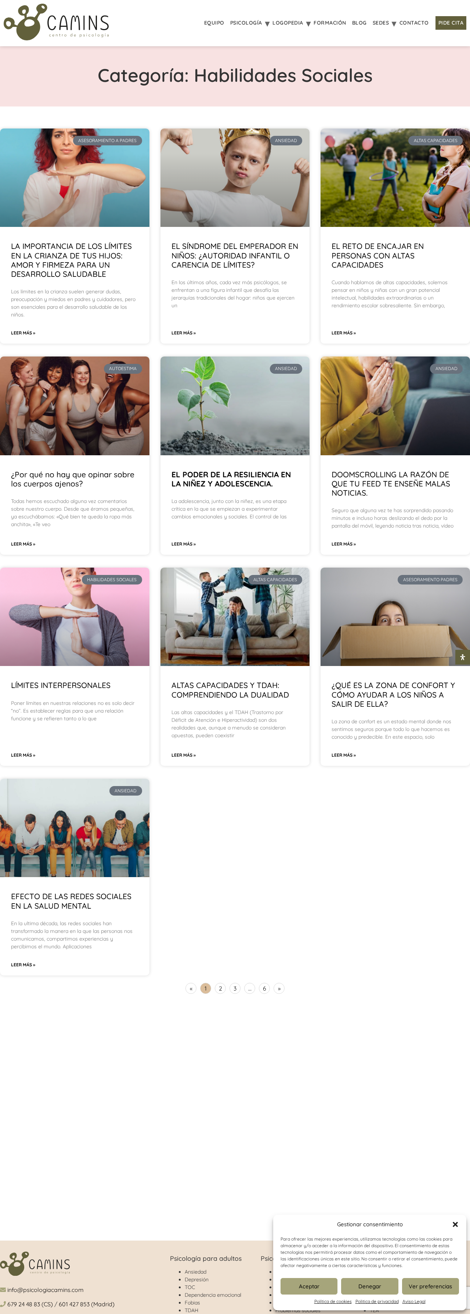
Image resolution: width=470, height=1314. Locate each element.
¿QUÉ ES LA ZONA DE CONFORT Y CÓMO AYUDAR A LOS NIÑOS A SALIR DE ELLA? (393, 694)
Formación (330, 22)
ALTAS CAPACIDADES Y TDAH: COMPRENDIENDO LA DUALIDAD (230, 689)
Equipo (214, 22)
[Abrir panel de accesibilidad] (462, 657)
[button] (455, 1224)
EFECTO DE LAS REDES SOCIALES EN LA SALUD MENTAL (71, 900)
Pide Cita (451, 22)
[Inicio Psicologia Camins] (56, 23)
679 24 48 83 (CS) (30, 1304)
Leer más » (23, 333)
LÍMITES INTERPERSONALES (61, 685)
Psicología (246, 22)
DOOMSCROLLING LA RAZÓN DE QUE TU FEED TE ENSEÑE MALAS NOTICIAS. (391, 483)
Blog (359, 22)
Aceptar (309, 1286)
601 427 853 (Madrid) (87, 1304)
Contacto (414, 22)
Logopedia (287, 22)
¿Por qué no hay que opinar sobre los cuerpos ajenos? (72, 479)
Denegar (369, 1286)
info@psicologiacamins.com (45, 1289)
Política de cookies (333, 1301)
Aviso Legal (414, 1301)
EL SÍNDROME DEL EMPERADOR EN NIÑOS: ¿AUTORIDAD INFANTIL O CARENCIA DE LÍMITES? (234, 255)
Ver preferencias (430, 1286)
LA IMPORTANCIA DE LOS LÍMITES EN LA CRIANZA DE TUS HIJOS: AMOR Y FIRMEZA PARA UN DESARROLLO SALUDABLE (71, 260)
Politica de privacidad (377, 1301)
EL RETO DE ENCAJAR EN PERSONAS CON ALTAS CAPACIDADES (378, 255)
